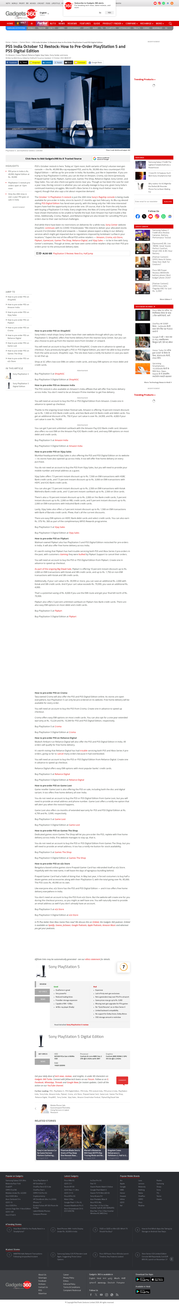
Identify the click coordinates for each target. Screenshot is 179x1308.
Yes (109, 13)
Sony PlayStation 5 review (77, 1025)
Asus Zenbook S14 (13, 1199)
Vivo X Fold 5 (11, 1215)
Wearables (157, 28)
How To (51, 28)
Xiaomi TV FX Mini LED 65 (100, 1193)
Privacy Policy (68, 1278)
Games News (25, 42)
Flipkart (38, 240)
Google (123, 1187)
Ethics (66, 1281)
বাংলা (104, 1279)
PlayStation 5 (59, 1091)
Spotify (51, 925)
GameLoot (48, 240)
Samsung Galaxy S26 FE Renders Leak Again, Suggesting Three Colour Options (72, 1257)
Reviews (72, 23)
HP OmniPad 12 (39, 1184)
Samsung (160, 1184)
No (100, 12)
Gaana (59, 925)
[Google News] (170, 216)
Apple (122, 1184)
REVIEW (43, 984)
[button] (127, 1142)
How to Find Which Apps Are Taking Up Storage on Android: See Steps (157, 1230)
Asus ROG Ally (95, 1203)
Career (66, 1275)
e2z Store (117, 237)
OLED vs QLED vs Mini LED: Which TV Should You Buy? (113, 1230)
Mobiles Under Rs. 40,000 (16, 1193)
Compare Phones (40, 1214)
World (15, 3)
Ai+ (121, 1181)
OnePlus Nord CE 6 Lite (42, 1187)
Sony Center (112, 224)
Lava (140, 1181)
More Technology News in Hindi (157, 382)
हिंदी (27, 3)
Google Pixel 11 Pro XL (73, 1203)
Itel (121, 1206)
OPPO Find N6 (11, 1190)
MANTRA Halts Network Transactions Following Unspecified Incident (27, 1255)
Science (146, 28)
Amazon (100, 237)
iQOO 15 (9, 1203)
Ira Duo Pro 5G (96, 1181)
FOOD (48, 3)
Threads (58, 1082)
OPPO (140, 1199)
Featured (139, 157)
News (62, 23)
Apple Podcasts (94, 925)
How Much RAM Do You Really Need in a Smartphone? (29, 1230)
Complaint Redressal (72, 1291)
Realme (141, 1206)
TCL (158, 1193)
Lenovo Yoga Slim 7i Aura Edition (18, 1209)
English (92, 1279)
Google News (73, 1082)
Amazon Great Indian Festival (88, 1097)
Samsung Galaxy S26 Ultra (16, 1181)
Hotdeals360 (124, 28)
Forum (91, 1079)
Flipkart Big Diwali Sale (110, 1097)
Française (121, 1283)
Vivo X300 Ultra (12, 1196)
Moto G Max (68, 1199)
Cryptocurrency (39, 1196)
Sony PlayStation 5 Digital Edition (76, 1037)
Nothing (141, 1190)
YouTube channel (55, 1085)
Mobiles (31, 28)
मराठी (123, 1279)
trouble (83, 750)
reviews (68, 1076)
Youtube (101, 1294)
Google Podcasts (79, 925)
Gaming (61, 28)
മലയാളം (102, 1283)
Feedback (42, 1281)
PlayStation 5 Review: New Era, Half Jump (73, 253)
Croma (108, 237)
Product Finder (112, 23)
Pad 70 (93, 1184)
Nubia (140, 1193)
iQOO (122, 1203)
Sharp (159, 1187)
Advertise (42, 1294)
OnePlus (141, 1196)
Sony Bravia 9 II (96, 1196)
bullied (82, 554)
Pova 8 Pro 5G (69, 1196)
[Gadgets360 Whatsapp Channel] (163, 216)
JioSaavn (66, 925)
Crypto (86, 28)
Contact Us (43, 1287)
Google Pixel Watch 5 (98, 1190)
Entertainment (73, 28)
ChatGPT (9, 1187)
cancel (60, 753)
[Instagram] (157, 216)
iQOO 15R (10, 1212)
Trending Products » (145, 79)
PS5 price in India (110, 1091)
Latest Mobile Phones (41, 1211)
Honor (122, 1193)
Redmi (159, 1181)
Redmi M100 (69, 1187)
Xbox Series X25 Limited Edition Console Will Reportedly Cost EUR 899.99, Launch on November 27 (155, 1257)
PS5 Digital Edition (51, 203)
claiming (64, 554)
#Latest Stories (13, 1250)
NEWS (43, 999)
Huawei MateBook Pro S (73, 1206)
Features (85, 23)
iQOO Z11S (68, 1193)
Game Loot (60, 819)
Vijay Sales (98, 240)
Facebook (39, 1082)
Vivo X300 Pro (11, 1206)
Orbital (96, 922)
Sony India (44, 1094)
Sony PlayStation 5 (64, 967)
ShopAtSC (59, 373)
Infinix (122, 1199)
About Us (42, 1275)
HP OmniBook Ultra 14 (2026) (44, 1199)
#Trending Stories (13, 1225)
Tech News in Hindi (144, 306)
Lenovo (141, 1184)
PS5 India (84, 1091)
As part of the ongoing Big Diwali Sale (53, 568)
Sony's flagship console (103, 197)
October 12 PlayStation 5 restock (55, 197)
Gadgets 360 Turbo (43, 1079)
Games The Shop (63, 240)
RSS (40, 1291)
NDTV (8, 3)
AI (32, 23)
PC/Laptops (111, 28)
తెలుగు (117, 1278)
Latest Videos (141, 226)
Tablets (136, 28)
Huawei (123, 1196)
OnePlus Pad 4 (39, 1190)
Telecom (41, 28)
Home (10, 23)
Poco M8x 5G (69, 1181)
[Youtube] (150, 216)
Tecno (159, 1196)
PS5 (51, 1091)
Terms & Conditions (71, 1287)
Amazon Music (109, 925)
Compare (131, 23)
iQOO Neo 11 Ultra (71, 1190)
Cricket (40, 3)
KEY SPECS (43, 992)
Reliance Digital (79, 240)
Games (15, 42)
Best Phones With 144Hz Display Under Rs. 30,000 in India (70, 1230)
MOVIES (33, 3)
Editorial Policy (69, 1284)
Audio (95, 28)
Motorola (141, 1187)
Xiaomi (159, 1199)
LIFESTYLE (56, 3)
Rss (116, 1294)
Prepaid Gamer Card (91, 1094)
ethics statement (92, 959)
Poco (140, 1203)
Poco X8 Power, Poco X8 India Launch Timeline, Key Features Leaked (114, 1255)
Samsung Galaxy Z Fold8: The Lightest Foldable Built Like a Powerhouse (159, 165)
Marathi (117, 3)
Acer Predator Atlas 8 (98, 1199)
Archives (41, 1284)
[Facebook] (137, 216)
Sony (159, 1190)
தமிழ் (110, 1279)
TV (102, 28)
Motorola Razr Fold (13, 1184)
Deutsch (111, 1283)
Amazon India (61, 440)
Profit (22, 3)
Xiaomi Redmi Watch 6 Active (101, 1187)
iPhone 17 (37, 1203)
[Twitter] (144, 216)
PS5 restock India (96, 1091)
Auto (53, 23)
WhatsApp (49, 1082)
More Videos (165, 299)
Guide (97, 23)
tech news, (60, 1076)
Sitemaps (42, 1278)
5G (166, 28)
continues (50, 227)
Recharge (145, 23)
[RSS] (171, 3)
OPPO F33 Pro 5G (40, 1193)
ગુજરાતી (92, 1283)
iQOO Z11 (68, 1184)
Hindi (99, 1279)
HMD (122, 1190)
